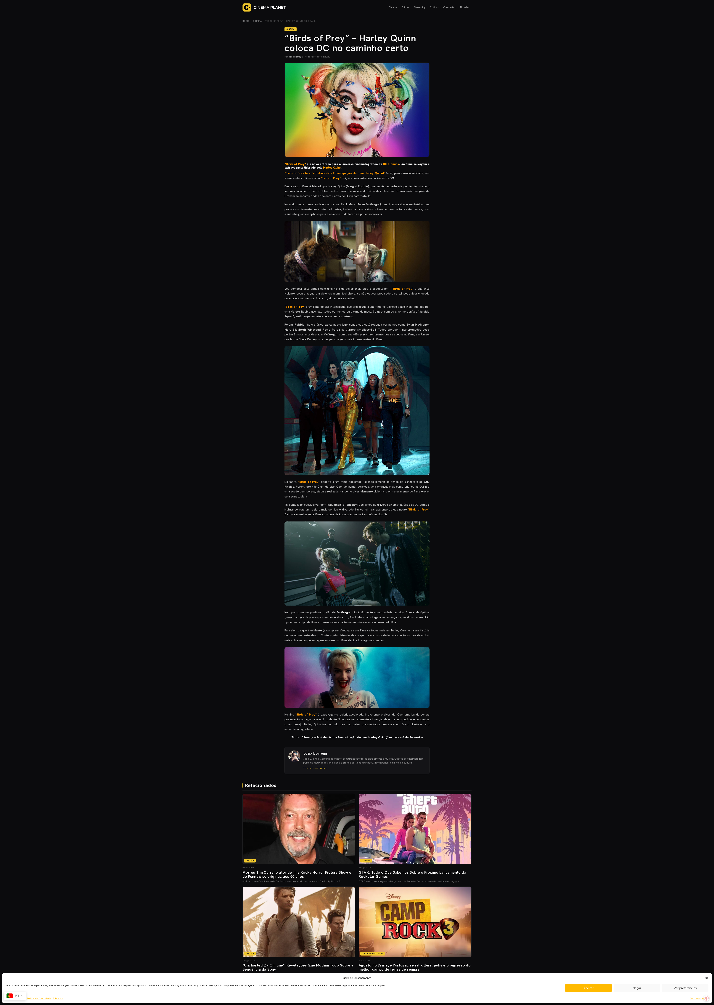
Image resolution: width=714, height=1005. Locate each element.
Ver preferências (685, 988)
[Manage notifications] (706, 998)
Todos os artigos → (315, 768)
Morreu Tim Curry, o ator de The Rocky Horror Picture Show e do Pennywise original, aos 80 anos (296, 874)
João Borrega (296, 56)
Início (246, 21)
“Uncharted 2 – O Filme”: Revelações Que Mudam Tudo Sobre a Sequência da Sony (297, 967)
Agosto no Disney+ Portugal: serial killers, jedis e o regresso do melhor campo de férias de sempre (415, 967)
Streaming (419, 7)
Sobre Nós (58, 998)
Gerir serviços (697, 998)
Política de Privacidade (39, 998)
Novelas (464, 7)
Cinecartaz (449, 7)
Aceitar (588, 988)
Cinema (393, 7)
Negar (637, 988)
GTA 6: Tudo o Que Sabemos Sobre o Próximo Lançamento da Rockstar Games (412, 874)
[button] (706, 978)
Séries (405, 7)
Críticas (434, 7)
